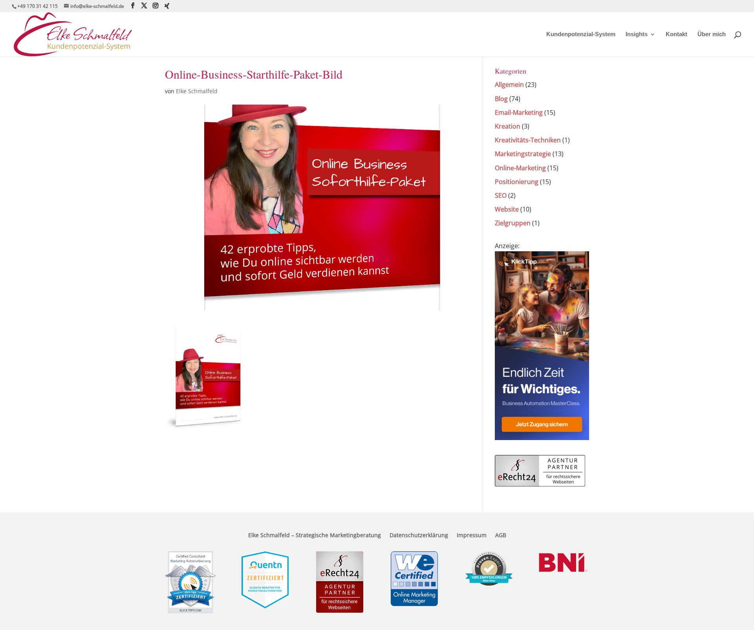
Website (507, 209)
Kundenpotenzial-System (580, 34)
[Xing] (167, 6)
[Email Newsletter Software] (542, 437)
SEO (501, 195)
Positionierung (516, 181)
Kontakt (676, 34)
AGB (500, 535)
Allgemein (509, 84)
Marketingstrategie (523, 153)
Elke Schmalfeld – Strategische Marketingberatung (314, 535)
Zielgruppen (513, 223)
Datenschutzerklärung (419, 535)
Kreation (507, 126)
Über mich (711, 34)
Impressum (472, 535)
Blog (501, 98)
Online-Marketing (520, 168)
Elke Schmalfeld (197, 91)
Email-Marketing (519, 112)
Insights (637, 34)
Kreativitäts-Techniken (528, 140)
